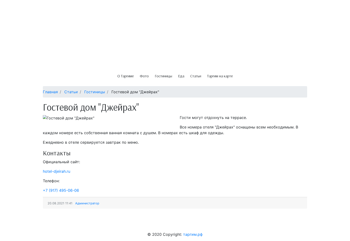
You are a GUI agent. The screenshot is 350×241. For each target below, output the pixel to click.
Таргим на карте (220, 76)
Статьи (195, 76)
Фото (144, 76)
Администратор (87, 203)
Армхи (51, 223)
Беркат (11, 223)
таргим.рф (193, 234)
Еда (181, 76)
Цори (64, 223)
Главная (50, 91)
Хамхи (26, 223)
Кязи (38, 223)
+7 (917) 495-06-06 (61, 190)
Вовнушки (80, 223)
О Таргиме (125, 76)
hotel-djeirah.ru (56, 171)
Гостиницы (163, 76)
